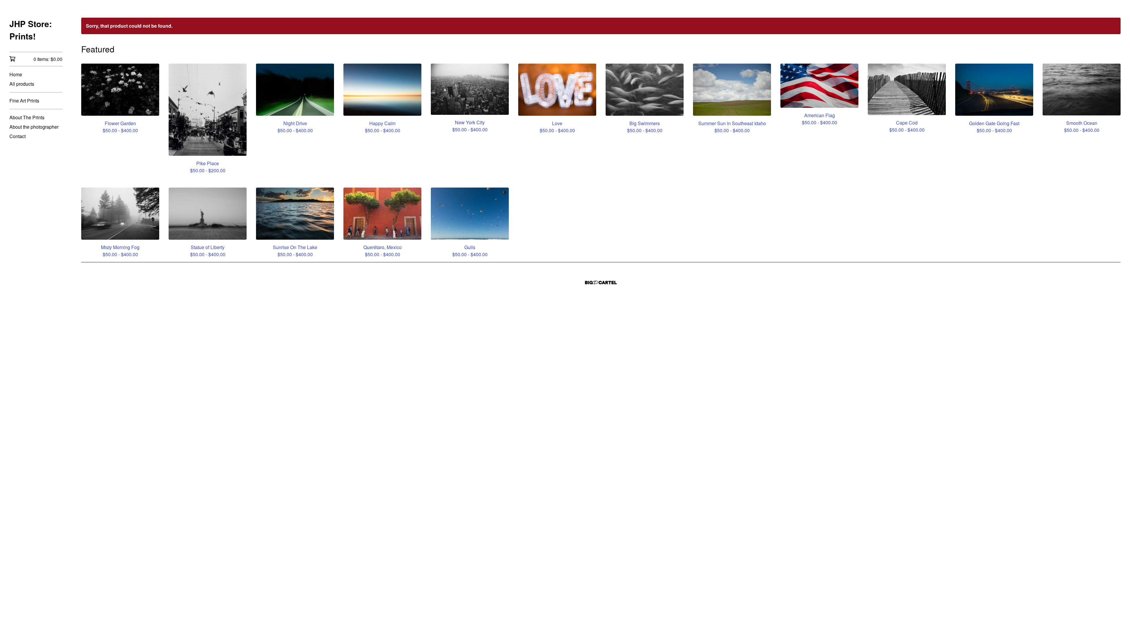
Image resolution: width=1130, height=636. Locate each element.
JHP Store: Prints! (30, 30)
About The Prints (26, 117)
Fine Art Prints (24, 100)
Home (15, 74)
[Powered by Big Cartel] (601, 282)
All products (21, 83)
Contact (17, 136)
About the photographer (34, 126)
